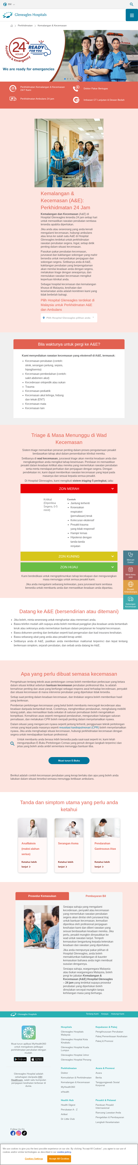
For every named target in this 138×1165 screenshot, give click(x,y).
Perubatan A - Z (69, 1109)
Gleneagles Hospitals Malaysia (72, 1033)
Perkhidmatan (25, 25)
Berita (99, 1077)
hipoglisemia (33, 369)
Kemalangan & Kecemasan (75, 1082)
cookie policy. (64, 1152)
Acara (99, 1073)
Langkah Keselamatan (107, 1122)
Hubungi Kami (117, 1014)
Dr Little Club (68, 1119)
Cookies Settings (34, 1158)
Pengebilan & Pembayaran (110, 1117)
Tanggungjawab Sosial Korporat (107, 1084)
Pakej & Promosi (104, 1041)
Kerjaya (104, 1014)
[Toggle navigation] (132, 15)
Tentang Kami (92, 1014)
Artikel (64, 1114)
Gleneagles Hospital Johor (75, 1055)
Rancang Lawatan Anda (108, 1112)
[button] (65, 79)
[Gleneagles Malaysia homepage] (24, 15)
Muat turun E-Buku (69, 760)
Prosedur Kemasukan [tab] (42, 896)
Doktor (64, 1073)
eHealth (65, 1091)
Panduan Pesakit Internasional (105, 1106)
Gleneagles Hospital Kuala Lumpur (75, 1049)
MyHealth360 (68, 1087)
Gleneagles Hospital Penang (76, 1059)
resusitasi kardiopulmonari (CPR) (79, 727)
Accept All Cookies (59, 1158)
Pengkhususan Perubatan (109, 1031)
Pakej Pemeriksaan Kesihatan (111, 1036)
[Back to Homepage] (11, 25)
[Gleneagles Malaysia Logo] (23, 1014)
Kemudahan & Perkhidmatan (76, 1077)
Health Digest (68, 1105)
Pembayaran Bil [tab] (96, 896)
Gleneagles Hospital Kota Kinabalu (74, 1041)
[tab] (69, 344)
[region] (69, 1154)
